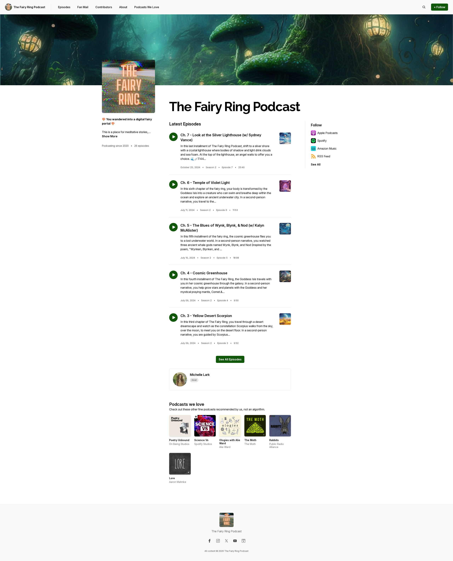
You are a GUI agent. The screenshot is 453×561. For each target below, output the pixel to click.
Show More (109, 136)
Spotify (322, 140)
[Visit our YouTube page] (235, 541)
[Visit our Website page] (243, 541)
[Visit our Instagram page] (218, 541)
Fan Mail (82, 7)
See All (315, 164)
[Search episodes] (424, 7)
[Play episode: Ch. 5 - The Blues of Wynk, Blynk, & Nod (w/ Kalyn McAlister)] (173, 227)
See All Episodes (230, 359)
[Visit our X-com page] (226, 541)
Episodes (64, 7)
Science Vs (201, 440)
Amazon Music (327, 148)
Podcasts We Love (146, 7)
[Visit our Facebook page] (209, 541)
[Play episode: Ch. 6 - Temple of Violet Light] (173, 184)
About (123, 7)
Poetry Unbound (179, 440)
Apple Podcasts (327, 133)
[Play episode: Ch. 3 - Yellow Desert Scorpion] (173, 317)
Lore (172, 478)
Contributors (103, 7)
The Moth (250, 440)
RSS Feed (323, 156)
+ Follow (439, 7)
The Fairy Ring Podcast (29, 7)
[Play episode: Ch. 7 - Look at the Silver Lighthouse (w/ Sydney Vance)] (173, 137)
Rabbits (274, 440)
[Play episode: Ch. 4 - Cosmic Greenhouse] (173, 275)
